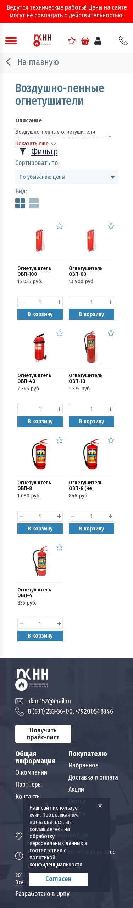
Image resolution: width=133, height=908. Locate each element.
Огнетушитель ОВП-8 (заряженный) (34, 488)
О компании (31, 772)
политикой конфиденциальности (55, 861)
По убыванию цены (42, 177)
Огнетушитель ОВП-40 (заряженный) (34, 381)
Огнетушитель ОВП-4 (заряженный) (34, 595)
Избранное (83, 765)
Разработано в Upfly (42, 893)
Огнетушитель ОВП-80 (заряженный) (85, 273)
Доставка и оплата (93, 777)
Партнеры (28, 784)
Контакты (28, 796)
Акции (76, 789)
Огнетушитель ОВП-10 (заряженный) (85, 381)
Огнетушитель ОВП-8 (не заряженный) (85, 488)
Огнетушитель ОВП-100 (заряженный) (34, 273)
